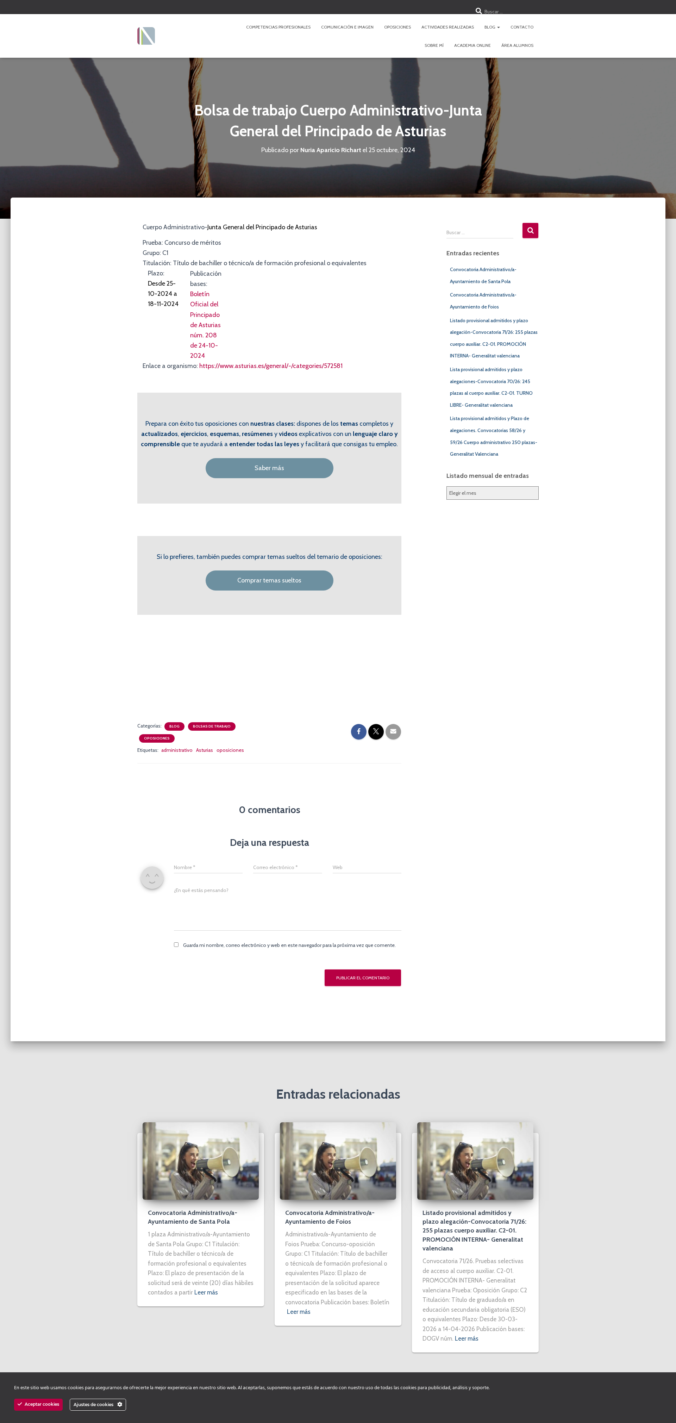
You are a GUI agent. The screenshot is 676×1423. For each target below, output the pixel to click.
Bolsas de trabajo (212, 726)
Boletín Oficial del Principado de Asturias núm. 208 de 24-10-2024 (205, 325)
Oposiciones (397, 27)
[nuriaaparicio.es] (146, 36)
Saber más (269, 468)
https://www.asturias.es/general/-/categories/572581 (271, 366)
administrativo (177, 750)
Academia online (472, 45)
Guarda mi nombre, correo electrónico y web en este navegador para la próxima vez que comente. (289, 945)
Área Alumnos (517, 45)
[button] (498, 27)
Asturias (204, 750)
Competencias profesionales (278, 27)
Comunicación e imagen (347, 27)
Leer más (206, 1292)
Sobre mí (434, 45)
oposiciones (230, 750)
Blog (490, 27)
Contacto (522, 27)
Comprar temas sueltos (269, 580)
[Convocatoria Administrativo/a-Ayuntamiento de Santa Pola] (201, 1160)
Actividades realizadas (447, 27)
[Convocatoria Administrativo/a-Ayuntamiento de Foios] (338, 1160)
